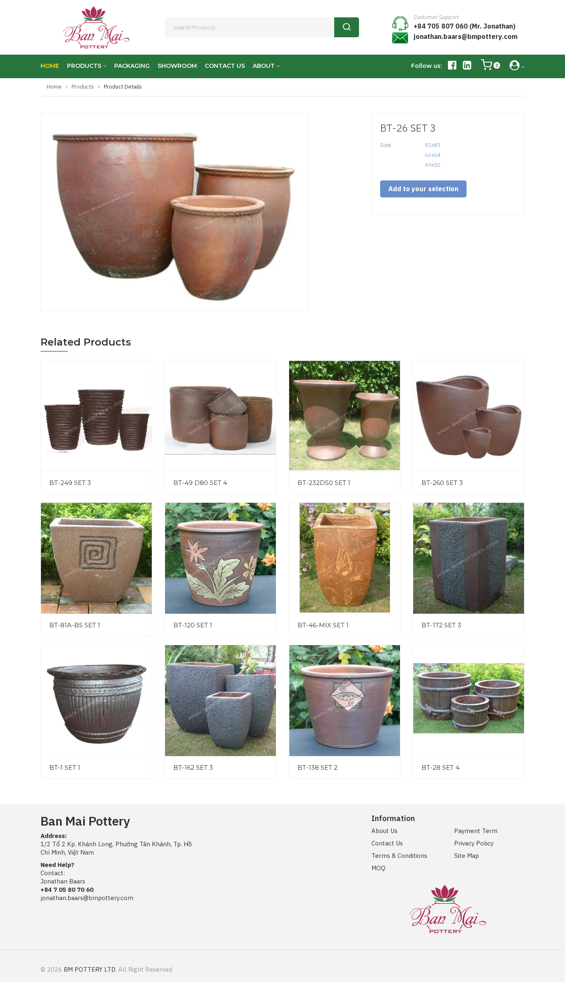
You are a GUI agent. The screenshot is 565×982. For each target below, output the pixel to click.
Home (54, 86)
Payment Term (476, 831)
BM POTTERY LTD (89, 969)
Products (83, 86)
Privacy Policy (473, 843)
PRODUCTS (84, 66)
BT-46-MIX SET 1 (323, 625)
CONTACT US (225, 66)
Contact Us (387, 843)
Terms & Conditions (399, 856)
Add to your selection (423, 189)
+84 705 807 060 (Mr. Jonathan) (464, 26)
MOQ (378, 868)
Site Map (466, 856)
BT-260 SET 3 (442, 483)
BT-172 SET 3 (441, 625)
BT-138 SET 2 (317, 767)
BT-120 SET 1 (192, 625)
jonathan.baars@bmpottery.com (465, 36)
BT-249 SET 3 (70, 483)
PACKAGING (132, 66)
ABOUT (264, 66)
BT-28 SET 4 (440, 767)
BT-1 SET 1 (64, 767)
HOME (50, 66)
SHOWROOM (177, 66)
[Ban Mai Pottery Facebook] (452, 66)
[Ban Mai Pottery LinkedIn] (467, 66)
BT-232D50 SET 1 (323, 483)
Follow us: (426, 66)
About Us (384, 831)
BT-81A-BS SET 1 (74, 625)
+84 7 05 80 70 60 (67, 889)
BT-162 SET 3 (193, 767)
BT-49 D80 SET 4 (200, 483)
